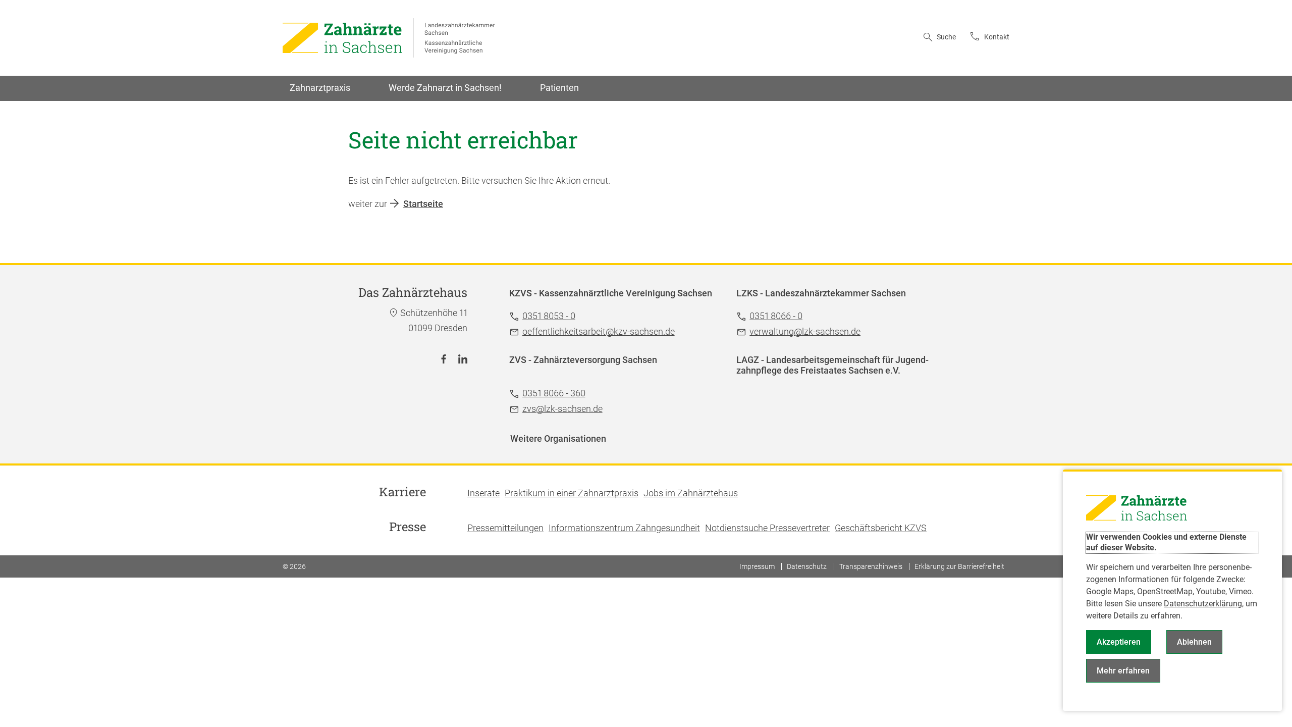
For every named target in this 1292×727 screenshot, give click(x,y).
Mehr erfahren (1123, 671)
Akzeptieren (1119, 642)
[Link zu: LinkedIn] (462, 359)
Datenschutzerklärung (1203, 603)
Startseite (423, 203)
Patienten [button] (559, 87)
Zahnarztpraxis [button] (320, 87)
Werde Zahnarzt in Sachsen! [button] (445, 87)
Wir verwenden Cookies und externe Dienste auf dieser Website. (1166, 542)
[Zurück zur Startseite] (389, 38)
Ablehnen (1194, 642)
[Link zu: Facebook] (443, 359)
